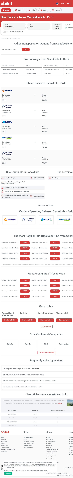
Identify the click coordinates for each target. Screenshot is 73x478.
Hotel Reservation (50, 441)
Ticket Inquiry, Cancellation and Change (52, 461)
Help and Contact (50, 459)
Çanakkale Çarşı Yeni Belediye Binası (15, 187)
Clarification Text (10, 467)
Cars (44, 10)
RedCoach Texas (28, 445)
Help (68, 3)
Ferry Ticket (49, 445)
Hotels (32, 10)
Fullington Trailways (29, 441)
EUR (62, 4)
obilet (60, 403)
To (30, 24)
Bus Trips (3, 439)
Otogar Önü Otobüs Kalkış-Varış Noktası (16, 191)
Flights (19, 10)
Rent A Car (49, 443)
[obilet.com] (11, 5)
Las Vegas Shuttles (28, 447)
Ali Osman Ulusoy (31, 73)
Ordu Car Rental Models (46, 352)
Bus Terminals (4, 445)
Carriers (3, 443)
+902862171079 (38, 178)
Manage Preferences (50, 473)
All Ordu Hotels (46, 326)
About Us (48, 447)
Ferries (57, 10)
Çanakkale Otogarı (10, 178)
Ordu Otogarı (56, 178)
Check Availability (9, 320)
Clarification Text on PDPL (52, 449)
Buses (6, 10)
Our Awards (49, 457)
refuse (42, 465)
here (22, 470)
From (6, 24)
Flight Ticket (49, 439)
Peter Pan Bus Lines (29, 443)
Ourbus (25, 439)
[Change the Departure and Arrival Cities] (26, 26)
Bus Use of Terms (50, 455)
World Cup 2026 (5, 447)
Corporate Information (51, 451)
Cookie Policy (49, 453)
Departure (57, 24)
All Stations (4, 441)
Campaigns (4, 451)
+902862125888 (38, 196)
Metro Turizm (30, 69)
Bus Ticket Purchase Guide (8, 449)
